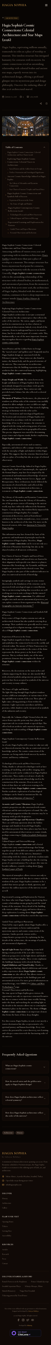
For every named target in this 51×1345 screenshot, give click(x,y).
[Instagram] (23, 1320)
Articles (5, 1249)
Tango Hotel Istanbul (27, 1291)
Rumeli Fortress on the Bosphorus (14, 1282)
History (20, 1133)
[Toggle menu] (46, 5)
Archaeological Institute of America (18, 798)
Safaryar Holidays (33, 1311)
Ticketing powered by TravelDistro (14, 1295)
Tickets (5, 1226)
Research (5, 1254)
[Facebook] (18, 1320)
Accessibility (6, 1236)
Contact (5, 1263)
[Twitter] (28, 1320)
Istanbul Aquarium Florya (11, 1286)
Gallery (4, 1208)
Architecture (8, 1133)
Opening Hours (7, 1222)
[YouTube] (32, 1320)
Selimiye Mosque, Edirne (34, 1286)
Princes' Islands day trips (40, 1282)
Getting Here (7, 1231)
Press (4, 1259)
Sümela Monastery (8, 1291)
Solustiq (29, 1325)
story (24, 909)
